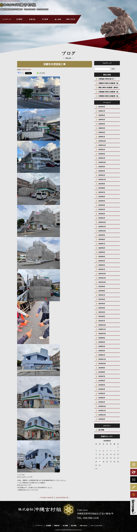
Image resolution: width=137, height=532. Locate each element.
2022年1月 (101, 269)
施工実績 (57, 19)
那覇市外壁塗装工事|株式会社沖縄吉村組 (10, 1)
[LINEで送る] (41, 73)
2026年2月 (101, 132)
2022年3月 (101, 261)
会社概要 (19, 19)
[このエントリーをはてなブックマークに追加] (18, 73)
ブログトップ (107, 63)
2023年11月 (102, 179)
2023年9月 (101, 184)
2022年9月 (101, 235)
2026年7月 (101, 111)
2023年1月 (101, 218)
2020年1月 (101, 355)
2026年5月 (101, 119)
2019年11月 (102, 359)
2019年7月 (101, 376)
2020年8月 (101, 338)
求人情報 (45, 19)
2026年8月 (101, 107)
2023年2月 (101, 214)
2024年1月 (101, 175)
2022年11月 (102, 226)
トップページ (6, 19)
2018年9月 (101, 419)
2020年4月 (101, 342)
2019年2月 (101, 398)
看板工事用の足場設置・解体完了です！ (109, 87)
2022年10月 (102, 231)
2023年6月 (101, 196)
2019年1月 (101, 402)
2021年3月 (101, 312)
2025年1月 (101, 158)
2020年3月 (101, 346)
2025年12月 (102, 141)
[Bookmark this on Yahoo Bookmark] (23, 73)
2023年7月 (101, 192)
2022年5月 (101, 252)
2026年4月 (101, 124)
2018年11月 (102, 410)
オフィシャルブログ (96, 525)
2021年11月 (102, 278)
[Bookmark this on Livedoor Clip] (21, 73)
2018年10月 (102, 415)
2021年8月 (101, 291)
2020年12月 (102, 325)
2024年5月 (101, 171)
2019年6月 (101, 380)
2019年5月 (101, 385)
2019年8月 (101, 372)
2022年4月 (101, 256)
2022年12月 (102, 222)
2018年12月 (102, 406)
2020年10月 (102, 333)
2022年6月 (101, 248)
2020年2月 (101, 350)
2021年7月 (101, 295)
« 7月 (95, 469)
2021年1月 (101, 321)
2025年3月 (101, 149)
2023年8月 (101, 188)
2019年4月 (101, 389)
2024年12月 (102, 162)
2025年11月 (102, 145)
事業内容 (32, 19)
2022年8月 (101, 239)
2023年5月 (101, 201)
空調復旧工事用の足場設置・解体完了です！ (109, 83)
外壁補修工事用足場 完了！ (107, 79)
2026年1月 (101, 136)
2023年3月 (101, 209)
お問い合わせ (70, 19)
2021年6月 (101, 299)
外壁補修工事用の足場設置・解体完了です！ (109, 92)
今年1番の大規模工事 (45, 497)
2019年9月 (101, 368)
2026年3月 (101, 128)
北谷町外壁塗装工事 (63, 497)
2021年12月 (102, 273)
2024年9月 (101, 166)
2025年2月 (101, 154)
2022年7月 (101, 243)
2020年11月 (102, 329)
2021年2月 (101, 316)
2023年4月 (101, 205)
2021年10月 (102, 282)
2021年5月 (101, 303)
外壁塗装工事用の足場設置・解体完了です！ (109, 96)
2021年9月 (101, 286)
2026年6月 (101, 115)
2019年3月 (101, 393)
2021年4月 (101, 308)
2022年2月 (101, 265)
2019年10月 (102, 363)
